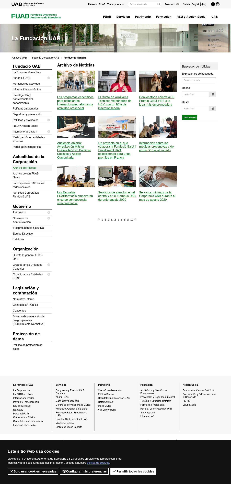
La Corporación (21, 390)
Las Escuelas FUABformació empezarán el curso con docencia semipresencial (75, 197)
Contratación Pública (25, 305)
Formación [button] (163, 16)
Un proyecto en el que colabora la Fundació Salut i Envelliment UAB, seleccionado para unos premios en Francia (117, 149)
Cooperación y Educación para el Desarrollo (199, 395)
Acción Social (191, 384)
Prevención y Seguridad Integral (157, 397)
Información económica (27, 89)
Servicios (61, 384)
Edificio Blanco (106, 394)
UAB (214, 16)
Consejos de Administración (22, 220)
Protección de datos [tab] (26, 336)
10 (132, 219)
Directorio (170, 4)
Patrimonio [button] (143, 16)
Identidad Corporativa (24, 425)
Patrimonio (104, 384)
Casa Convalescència (67, 400)
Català (186, 4)
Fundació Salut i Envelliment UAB (71, 414)
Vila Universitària (65, 423)
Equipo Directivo (23, 233)
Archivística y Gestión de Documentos (153, 392)
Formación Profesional (152, 404)
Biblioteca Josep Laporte (69, 426)
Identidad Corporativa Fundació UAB (26, 194)
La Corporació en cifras (27, 72)
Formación (146, 384)
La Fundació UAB (23, 384)
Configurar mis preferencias (86, 471)
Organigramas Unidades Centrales (27, 266)
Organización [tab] (26, 249)
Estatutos (18, 239)
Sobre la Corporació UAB (45, 57)
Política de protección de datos (27, 347)
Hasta (185, 102)
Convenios (19, 310)
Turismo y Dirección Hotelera (155, 400)
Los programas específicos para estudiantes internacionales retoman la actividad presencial (75, 102)
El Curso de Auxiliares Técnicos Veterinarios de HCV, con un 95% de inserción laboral (114, 102)
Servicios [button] (123, 16)
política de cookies (98, 463)
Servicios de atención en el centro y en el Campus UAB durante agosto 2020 (117, 196)
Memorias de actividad (26, 83)
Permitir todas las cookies (135, 471)
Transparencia (115, 4)
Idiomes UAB (147, 416)
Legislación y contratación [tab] (26, 290)
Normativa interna (23, 299)
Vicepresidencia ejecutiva (28, 228)
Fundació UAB (19, 57)
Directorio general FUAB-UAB (28, 257)
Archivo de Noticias (24, 168)
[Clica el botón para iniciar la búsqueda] (158, 4)
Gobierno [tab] (22, 206)
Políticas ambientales (26, 108)
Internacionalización (25, 131)
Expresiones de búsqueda (197, 73)
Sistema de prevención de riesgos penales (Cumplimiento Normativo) (28, 320)
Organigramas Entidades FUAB (28, 276)
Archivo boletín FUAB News (26, 175)
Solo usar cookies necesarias (35, 471)
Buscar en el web (190, 117)
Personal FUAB (97, 4)
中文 (203, 4)
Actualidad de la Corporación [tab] (28, 158)
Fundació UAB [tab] (27, 66)
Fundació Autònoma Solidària (71, 408)
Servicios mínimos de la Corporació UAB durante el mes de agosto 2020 (157, 196)
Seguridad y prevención (27, 114)
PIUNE (186, 400)
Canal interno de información (28, 421)
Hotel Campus (105, 401)
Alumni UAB (62, 397)
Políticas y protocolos (25, 120)
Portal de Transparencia (26, 401)
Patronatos (19, 212)
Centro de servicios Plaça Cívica (73, 404)
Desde (186, 88)
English (196, 4)
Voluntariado (189, 404)
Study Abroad (147, 412)
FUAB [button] (107, 16)
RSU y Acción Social (25, 126)
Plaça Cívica (104, 405)
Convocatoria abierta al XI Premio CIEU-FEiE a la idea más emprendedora (156, 100)
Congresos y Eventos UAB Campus (70, 392)
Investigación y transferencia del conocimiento (23, 99)
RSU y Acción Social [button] (191, 16)
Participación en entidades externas (29, 139)
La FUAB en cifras (23, 394)
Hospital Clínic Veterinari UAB (71, 419)
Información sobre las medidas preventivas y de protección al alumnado (156, 146)
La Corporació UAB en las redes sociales (28, 185)
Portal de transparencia (27, 147)
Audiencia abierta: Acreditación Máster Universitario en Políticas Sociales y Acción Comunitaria (74, 149)
